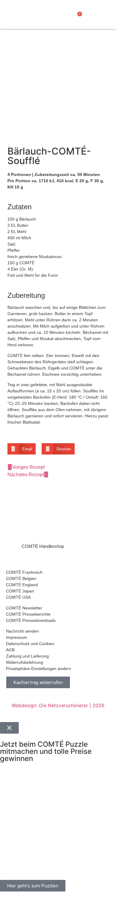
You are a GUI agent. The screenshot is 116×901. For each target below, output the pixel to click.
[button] (46, 17)
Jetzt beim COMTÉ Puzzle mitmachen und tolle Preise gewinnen (46, 751)
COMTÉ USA (18, 597)
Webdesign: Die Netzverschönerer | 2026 (58, 705)
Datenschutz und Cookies (30, 643)
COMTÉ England (22, 584)
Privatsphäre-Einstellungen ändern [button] (38, 668)
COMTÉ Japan (20, 591)
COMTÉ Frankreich (24, 572)
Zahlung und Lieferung (27, 656)
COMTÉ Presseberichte (28, 614)
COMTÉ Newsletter (24, 608)
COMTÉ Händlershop (43, 546)
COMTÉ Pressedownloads (31, 620)
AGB (10, 649)
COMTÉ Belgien (21, 578)
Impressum (16, 637)
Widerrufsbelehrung (24, 662)
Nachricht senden (22, 631)
